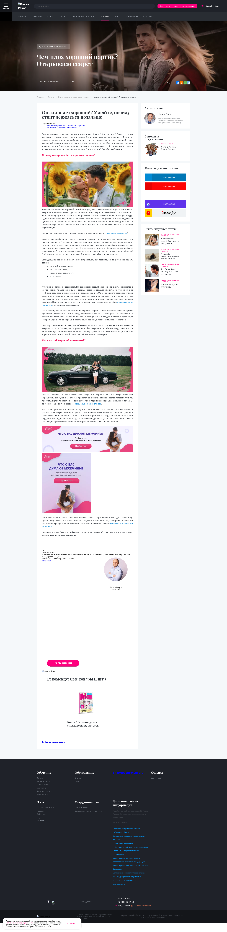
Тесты (117, 16)
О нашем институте (45, 807)
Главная (22, 16)
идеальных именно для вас (88, 403)
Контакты (148, 16)
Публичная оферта (121, 832)
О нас (50, 16)
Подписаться (169, 177)
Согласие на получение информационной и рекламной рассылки (130, 845)
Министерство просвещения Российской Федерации (130, 867)
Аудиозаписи (42, 794)
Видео (77, 781)
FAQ (38, 817)
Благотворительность (84, 16)
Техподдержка (87, 901)
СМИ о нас (41, 814)
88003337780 (124, 898)
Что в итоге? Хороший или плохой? (62, 127)
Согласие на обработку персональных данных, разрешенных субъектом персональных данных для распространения (129, 878)
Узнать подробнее (63, 663)
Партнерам (132, 16)
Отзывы (63, 16)
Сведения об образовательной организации (126, 852)
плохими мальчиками (116, 233)
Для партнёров (81, 807)
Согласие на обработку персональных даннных (129, 838)
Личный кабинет (212, 6)
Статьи (105, 16)
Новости (40, 811)
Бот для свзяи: (134, 905)
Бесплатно (41, 788)
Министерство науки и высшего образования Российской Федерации (129, 860)
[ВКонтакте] (177, 82)
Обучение (37, 16)
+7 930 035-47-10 (126, 902)
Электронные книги (45, 791)
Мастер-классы (43, 781)
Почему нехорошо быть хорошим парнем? (65, 125)
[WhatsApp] (185, 82)
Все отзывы (156, 778)
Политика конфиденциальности (126, 828)
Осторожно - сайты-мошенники (88, 811)
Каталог (40, 778)
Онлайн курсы (43, 784)
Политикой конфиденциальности (19, 923)
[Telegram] (188, 82)
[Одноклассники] (181, 82)
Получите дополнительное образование (177, 6)
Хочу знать (47, 560)
